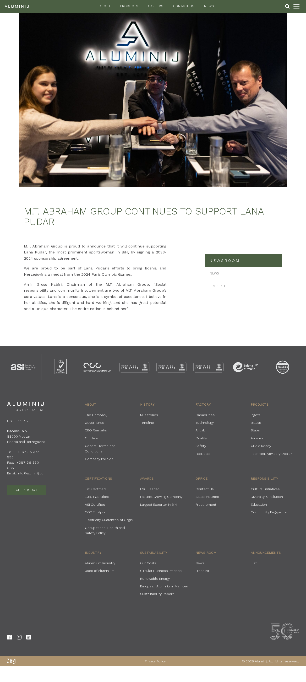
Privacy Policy (155, 661)
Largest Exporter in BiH (158, 504)
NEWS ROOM (206, 552)
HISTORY (147, 404)
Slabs (255, 430)
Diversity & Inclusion (267, 497)
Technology (205, 422)
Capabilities (205, 415)
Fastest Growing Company (161, 497)
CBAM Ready (261, 446)
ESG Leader (149, 489)
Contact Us (205, 489)
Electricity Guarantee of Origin (109, 520)
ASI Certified (95, 504)
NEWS (209, 6)
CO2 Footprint (96, 512)
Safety (201, 446)
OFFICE (202, 478)
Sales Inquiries (207, 497)
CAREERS (156, 6)
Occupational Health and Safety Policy (105, 530)
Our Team (92, 438)
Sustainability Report (157, 594)
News (200, 563)
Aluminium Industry (100, 563)
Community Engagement (270, 512)
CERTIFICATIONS (98, 478)
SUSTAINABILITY (153, 552)
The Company (96, 415)
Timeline (147, 422)
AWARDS (147, 478)
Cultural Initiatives (265, 489)
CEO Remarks (96, 430)
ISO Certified (95, 489)
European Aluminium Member (164, 586)
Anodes (257, 438)
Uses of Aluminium (100, 571)
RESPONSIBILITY (264, 478)
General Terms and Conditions (100, 448)
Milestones (149, 415)
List (254, 563)
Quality (201, 438)
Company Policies (99, 459)
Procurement (206, 504)
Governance (94, 422)
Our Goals (148, 563)
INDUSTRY (93, 552)
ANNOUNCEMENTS (266, 552)
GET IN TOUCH (26, 490)
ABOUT (105, 6)
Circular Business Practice (161, 571)
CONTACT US (184, 6)
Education (259, 504)
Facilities (203, 454)
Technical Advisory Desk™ (271, 454)
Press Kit (202, 571)
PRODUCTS (129, 6)
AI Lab (200, 430)
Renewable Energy (155, 578)
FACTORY (203, 404)
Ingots (256, 415)
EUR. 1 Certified (97, 497)
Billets (256, 422)
